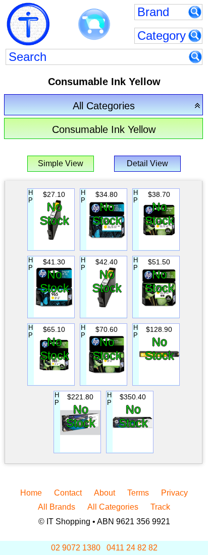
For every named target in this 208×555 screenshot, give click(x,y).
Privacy (174, 493)
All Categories (112, 507)
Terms (138, 493)
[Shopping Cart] (94, 25)
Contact (68, 493)
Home (31, 493)
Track (160, 507)
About (104, 493)
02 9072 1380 (75, 547)
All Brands (56, 507)
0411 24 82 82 (132, 547)
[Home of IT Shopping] (28, 24)
